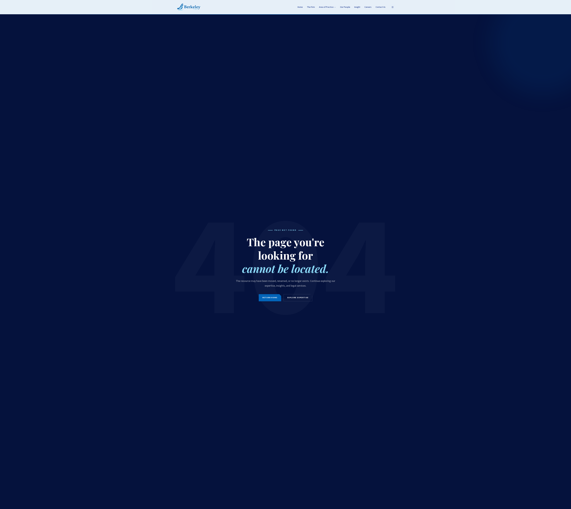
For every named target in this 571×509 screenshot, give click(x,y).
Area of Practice (326, 7)
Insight (357, 7)
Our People (345, 7)
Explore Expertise (298, 297)
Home (300, 7)
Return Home (269, 297)
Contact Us (380, 7)
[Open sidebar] (392, 7)
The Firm (311, 7)
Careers (367, 7)
